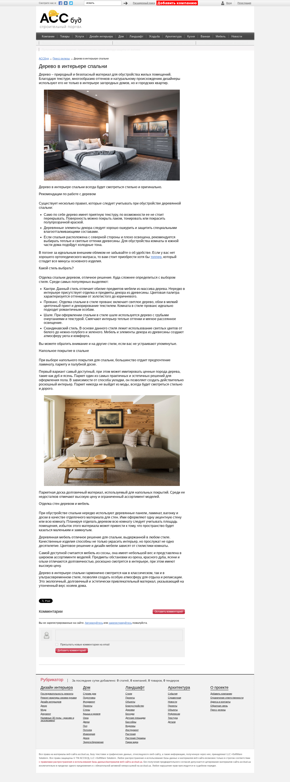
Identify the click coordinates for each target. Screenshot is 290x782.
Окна (86, 718)
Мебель (221, 36)
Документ (46, 714)
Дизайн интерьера (101, 36)
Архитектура (173, 36)
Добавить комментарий (72, 650)
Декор (44, 705)
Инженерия (89, 734)
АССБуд (44, 58)
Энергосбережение (93, 742)
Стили (128, 693)
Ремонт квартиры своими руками (59, 697)
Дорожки (130, 710)
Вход (229, 3)
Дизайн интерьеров (51, 701)
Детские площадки (135, 718)
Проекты (87, 705)
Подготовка (89, 697)
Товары (64, 36)
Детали (172, 722)
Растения (130, 734)
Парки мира (131, 742)
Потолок (87, 730)
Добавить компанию (221, 693)
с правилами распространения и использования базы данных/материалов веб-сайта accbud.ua (90, 762)
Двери (86, 722)
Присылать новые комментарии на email (85, 644)
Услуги (79, 36)
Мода (43, 710)
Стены (86, 710)
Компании (48, 36)
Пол (85, 726)
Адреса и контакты (220, 701)
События (172, 693)
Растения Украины (135, 738)
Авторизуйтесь (94, 622)
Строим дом (89, 693)
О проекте (219, 687)
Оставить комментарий (169, 611)
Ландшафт (136, 36)
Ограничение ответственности (227, 697)
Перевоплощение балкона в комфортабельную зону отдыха (154, 43)
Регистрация (244, 3)
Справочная (174, 697)
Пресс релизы (61, 58)
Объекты (130, 701)
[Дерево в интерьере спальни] (111, 181)
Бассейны (130, 722)
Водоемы (130, 726)
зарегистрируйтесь (120, 622)
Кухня (191, 36)
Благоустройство (134, 705)
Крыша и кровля (91, 714)
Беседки (129, 714)
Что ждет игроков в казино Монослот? (223, 43)
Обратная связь (219, 705)
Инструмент (132, 730)
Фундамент (89, 701)
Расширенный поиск (144, 3)
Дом (121, 36)
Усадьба (154, 36)
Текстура (173, 718)
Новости (236, 36)
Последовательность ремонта (57, 693)
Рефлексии (174, 714)
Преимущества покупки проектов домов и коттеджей (76, 43)
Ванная (205, 36)
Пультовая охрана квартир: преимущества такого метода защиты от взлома (91, 49)
